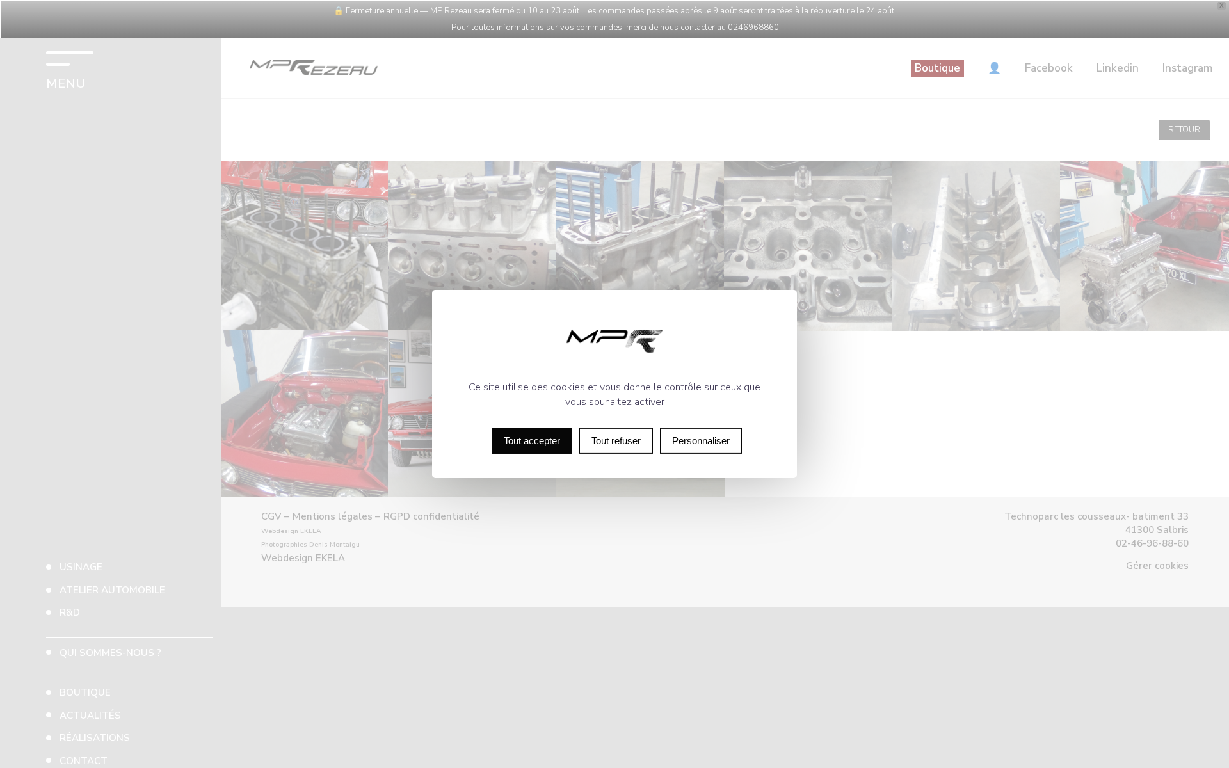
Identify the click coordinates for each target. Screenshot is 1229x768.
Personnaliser (701, 440)
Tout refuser (616, 440)
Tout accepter (532, 440)
